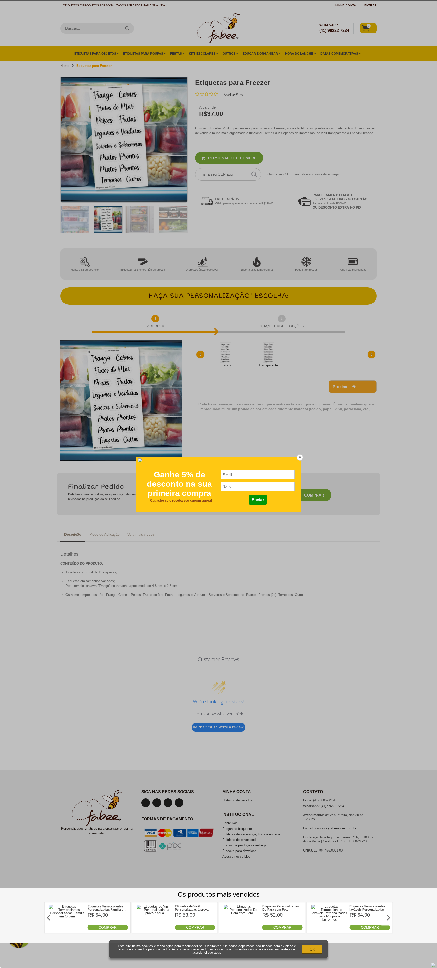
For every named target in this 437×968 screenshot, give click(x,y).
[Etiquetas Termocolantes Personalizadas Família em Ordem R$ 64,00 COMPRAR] (67, 929)
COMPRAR (108, 927)
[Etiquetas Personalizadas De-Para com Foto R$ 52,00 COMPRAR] (242, 929)
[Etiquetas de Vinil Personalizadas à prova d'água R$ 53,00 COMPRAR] (154, 929)
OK (312, 949)
